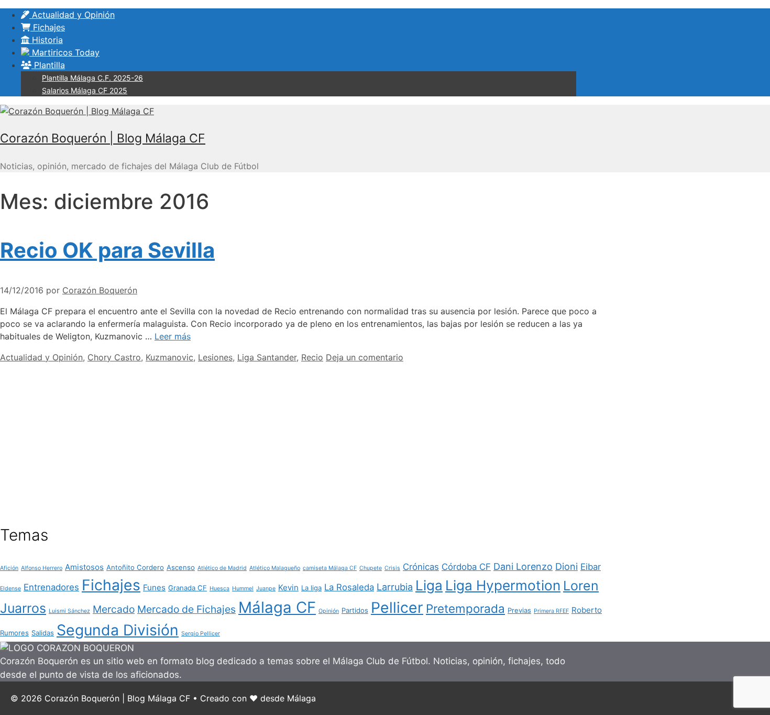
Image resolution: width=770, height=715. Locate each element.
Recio (312, 357)
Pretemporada (465, 608)
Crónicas (421, 567)
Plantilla (48, 65)
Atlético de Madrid (222, 568)
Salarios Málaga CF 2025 (84, 90)
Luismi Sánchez (69, 611)
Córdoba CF (466, 567)
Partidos (355, 610)
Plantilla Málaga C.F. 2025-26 (92, 77)
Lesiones (215, 357)
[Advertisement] (309, 437)
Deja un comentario (364, 357)
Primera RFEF (551, 611)
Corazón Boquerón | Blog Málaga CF (102, 138)
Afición (9, 568)
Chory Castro (114, 357)
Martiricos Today (64, 52)
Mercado (114, 609)
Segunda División (118, 630)
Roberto (586, 610)
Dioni (566, 566)
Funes (154, 587)
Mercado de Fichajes (186, 609)
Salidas (42, 633)
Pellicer (397, 608)
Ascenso (181, 567)
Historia (46, 40)
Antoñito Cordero (135, 567)
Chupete (370, 568)
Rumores (14, 633)
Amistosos (84, 567)
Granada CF (187, 588)
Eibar (590, 567)
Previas (519, 610)
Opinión (328, 611)
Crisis (392, 568)
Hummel (243, 588)
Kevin (288, 587)
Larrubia (395, 586)
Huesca (219, 588)
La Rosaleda (349, 587)
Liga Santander (266, 357)
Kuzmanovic (169, 357)
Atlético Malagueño (274, 568)
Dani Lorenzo (523, 566)
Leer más (173, 336)
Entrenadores (51, 587)
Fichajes (47, 27)
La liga (311, 588)
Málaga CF (277, 607)
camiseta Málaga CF (330, 568)
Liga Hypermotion (502, 585)
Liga (429, 585)
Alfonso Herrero (41, 568)
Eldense (10, 588)
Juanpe (266, 588)
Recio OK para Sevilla (107, 250)
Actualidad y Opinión (72, 14)
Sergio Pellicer (200, 633)
